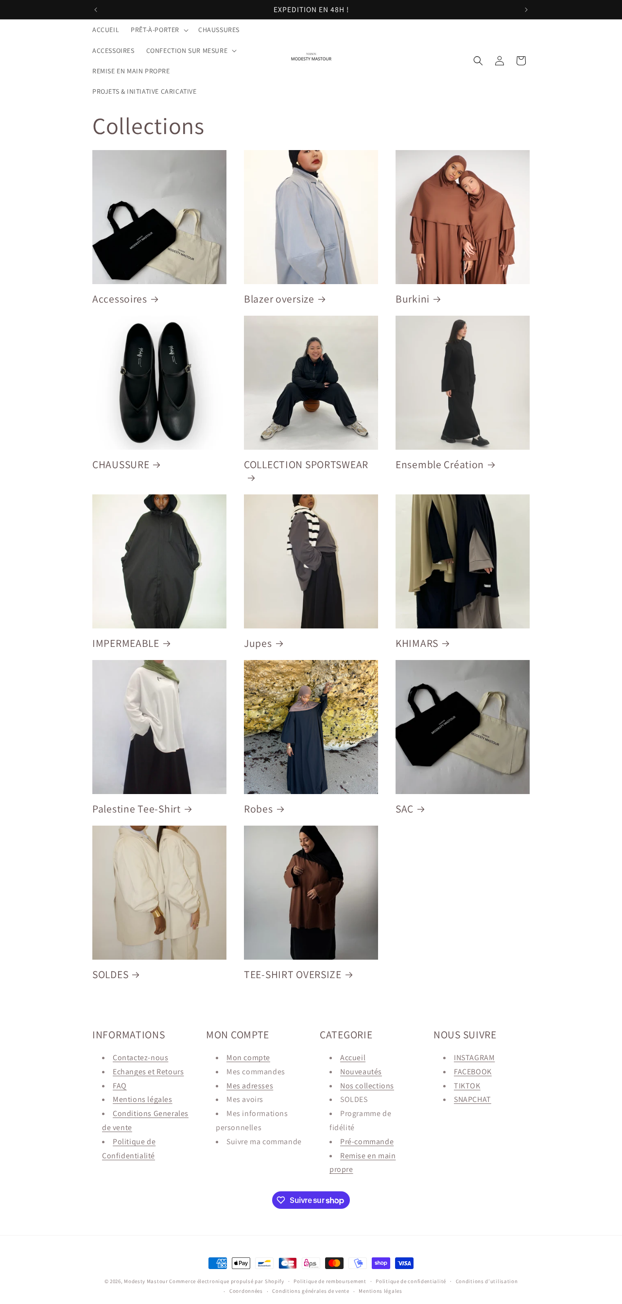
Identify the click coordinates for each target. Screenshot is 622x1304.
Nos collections (367, 1086)
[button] (158, 29)
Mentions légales (143, 1099)
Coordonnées (246, 1290)
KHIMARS (417, 643)
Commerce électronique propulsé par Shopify (226, 1281)
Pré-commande (367, 1141)
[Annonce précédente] (95, 9)
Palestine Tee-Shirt (136, 808)
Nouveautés (361, 1072)
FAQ (120, 1086)
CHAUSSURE (120, 464)
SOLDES (110, 974)
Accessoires (119, 298)
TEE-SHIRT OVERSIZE (293, 974)
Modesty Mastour (146, 1281)
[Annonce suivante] (526, 9)
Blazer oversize (279, 298)
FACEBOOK (473, 1072)
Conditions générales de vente (310, 1290)
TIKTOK (467, 1086)
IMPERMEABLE (125, 643)
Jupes (258, 643)
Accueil (352, 1057)
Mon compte (248, 1057)
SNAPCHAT (472, 1099)
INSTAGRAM (474, 1057)
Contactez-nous (140, 1057)
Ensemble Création (440, 464)
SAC (405, 808)
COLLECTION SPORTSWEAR (306, 464)
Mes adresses (249, 1086)
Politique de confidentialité (411, 1281)
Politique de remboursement (330, 1281)
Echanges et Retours (148, 1072)
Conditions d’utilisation (487, 1281)
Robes (258, 808)
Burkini (413, 298)
